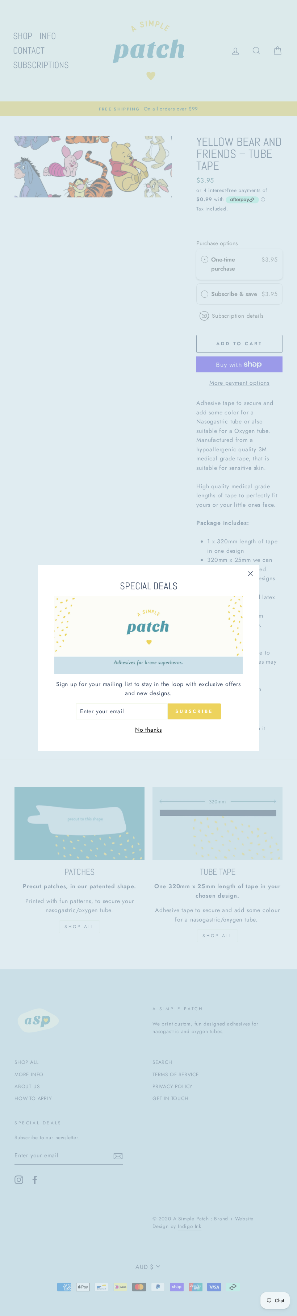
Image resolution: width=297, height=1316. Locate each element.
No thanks (148, 730)
